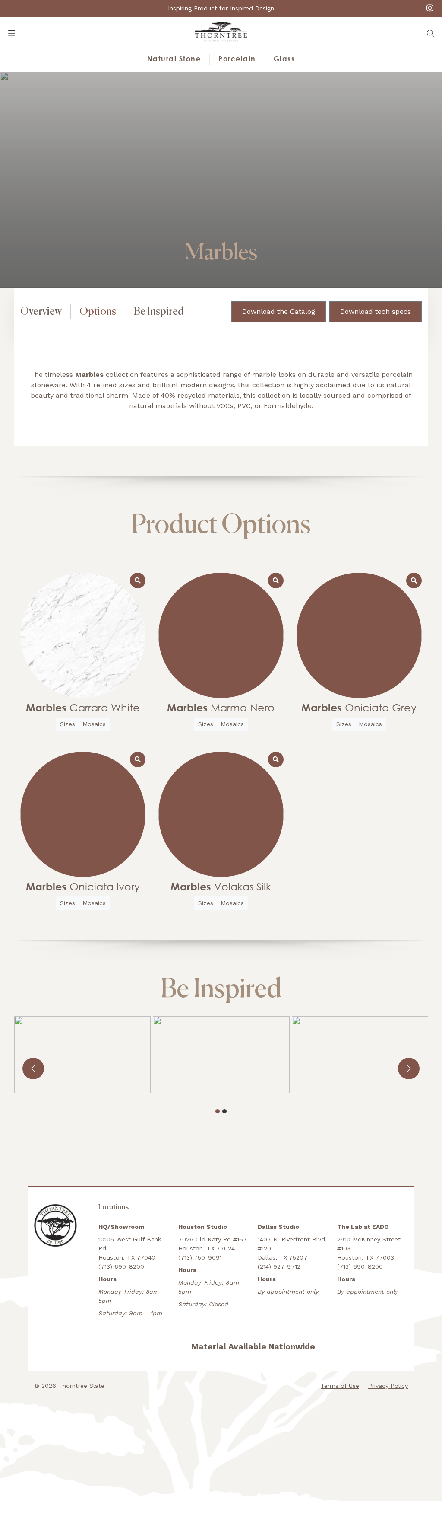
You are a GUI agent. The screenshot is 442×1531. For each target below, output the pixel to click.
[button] (430, 33)
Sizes (67, 724)
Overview (41, 311)
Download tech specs (375, 311)
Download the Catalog (278, 311)
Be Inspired (159, 311)
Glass (284, 58)
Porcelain (237, 58)
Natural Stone (174, 58)
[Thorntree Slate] (221, 31)
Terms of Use (340, 1385)
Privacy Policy (388, 1385)
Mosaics (94, 724)
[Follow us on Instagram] (429, 7)
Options (97, 311)
